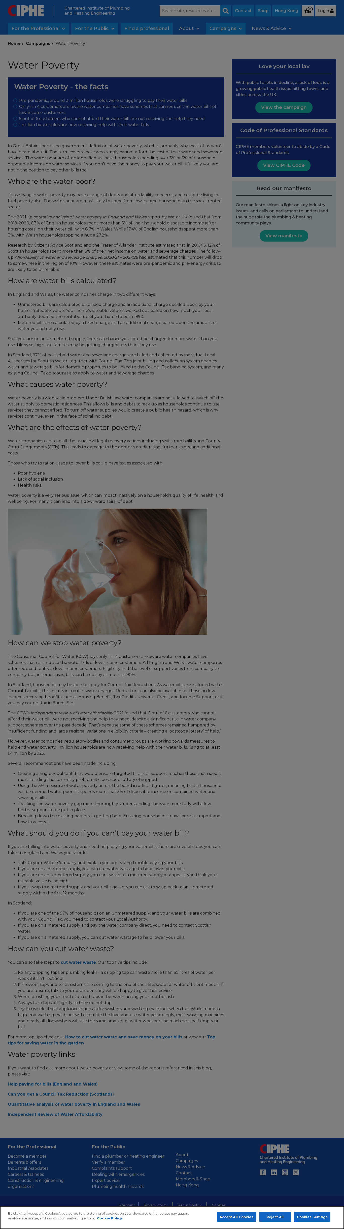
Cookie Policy (109, 1218)
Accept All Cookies (236, 1217)
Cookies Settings (312, 1217)
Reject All (275, 1217)
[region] (172, 1217)
